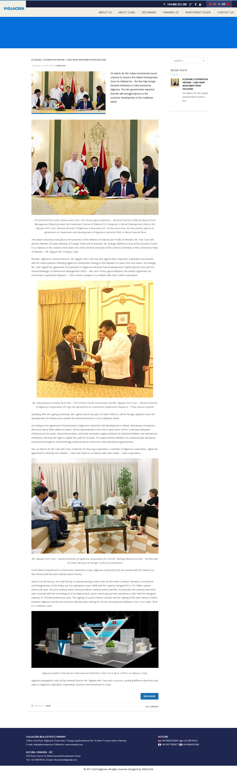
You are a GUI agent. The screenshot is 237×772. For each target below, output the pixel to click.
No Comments (152, 707)
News (48, 706)
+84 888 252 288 (177, 4)
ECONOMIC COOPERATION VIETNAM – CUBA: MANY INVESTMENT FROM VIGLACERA (68, 59)
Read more (149, 696)
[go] (204, 60)
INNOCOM (147, 769)
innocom (61, 65)
